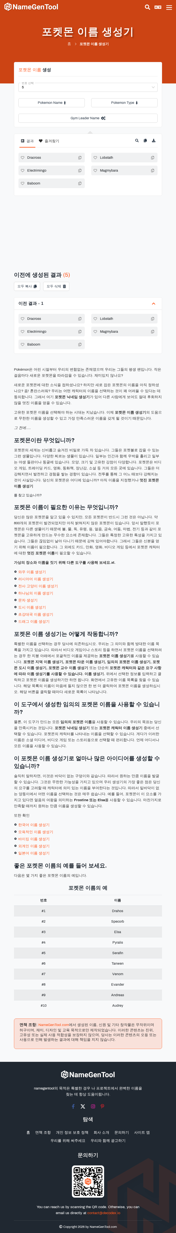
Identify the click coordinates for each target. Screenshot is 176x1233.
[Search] (147, 7)
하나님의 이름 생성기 (35, 593)
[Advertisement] (88, 228)
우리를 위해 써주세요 (67, 1141)
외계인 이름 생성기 (34, 846)
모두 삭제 (54, 286)
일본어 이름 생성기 (34, 853)
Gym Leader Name (85, 118)
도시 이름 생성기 (32, 607)
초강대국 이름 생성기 (35, 614)
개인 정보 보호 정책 (72, 1132)
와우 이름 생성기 (32, 572)
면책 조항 (43, 1132)
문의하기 (121, 1132)
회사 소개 (101, 1132)
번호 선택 (28, 83)
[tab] (27, 142)
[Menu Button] (169, 7)
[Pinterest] (102, 1106)
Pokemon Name (50, 102)
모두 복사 (24, 286)
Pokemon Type (122, 102)
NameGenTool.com (53, 1025)
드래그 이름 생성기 (34, 622)
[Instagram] (93, 1106)
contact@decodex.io (103, 1213)
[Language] (158, 7)
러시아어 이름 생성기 (35, 579)
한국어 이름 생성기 (34, 825)
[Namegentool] (31, 7)
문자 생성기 (28, 600)
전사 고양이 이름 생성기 (38, 586)
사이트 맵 (142, 1132)
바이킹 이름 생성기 (34, 839)
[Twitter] (82, 1106)
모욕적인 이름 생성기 (35, 832)
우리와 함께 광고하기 (108, 1141)
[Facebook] (73, 1106)
